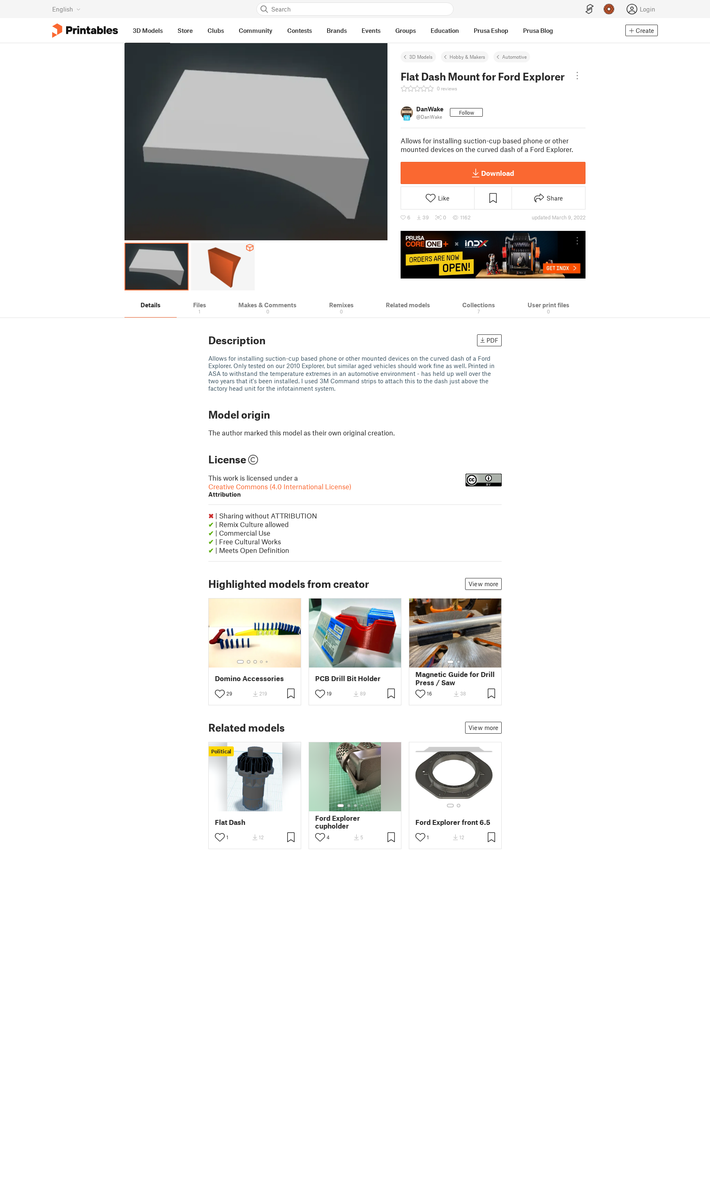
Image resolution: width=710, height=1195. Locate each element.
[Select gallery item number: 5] (267, 661)
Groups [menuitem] (405, 30)
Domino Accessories (249, 678)
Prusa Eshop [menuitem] (491, 30)
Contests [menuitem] (299, 30)
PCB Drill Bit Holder (347, 678)
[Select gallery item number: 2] (248, 661)
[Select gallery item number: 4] (261, 661)
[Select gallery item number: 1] (240, 661)
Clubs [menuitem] (215, 30)
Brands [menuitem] (337, 30)
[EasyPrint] (589, 9)
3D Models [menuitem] (148, 30)
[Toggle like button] (220, 694)
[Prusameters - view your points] (609, 9)
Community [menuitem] (255, 30)
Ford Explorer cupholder (337, 822)
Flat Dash (230, 822)
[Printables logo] (85, 30)
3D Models (421, 57)
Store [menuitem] (185, 30)
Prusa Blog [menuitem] (538, 30)
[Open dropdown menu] (577, 76)
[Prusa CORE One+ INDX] (493, 255)
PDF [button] (492, 340)
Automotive (514, 57)
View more (483, 583)
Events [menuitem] (371, 30)
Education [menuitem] (445, 30)
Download (497, 173)
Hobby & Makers (467, 57)
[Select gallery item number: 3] (255, 661)
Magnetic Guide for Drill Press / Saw (455, 678)
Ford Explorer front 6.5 (452, 822)
